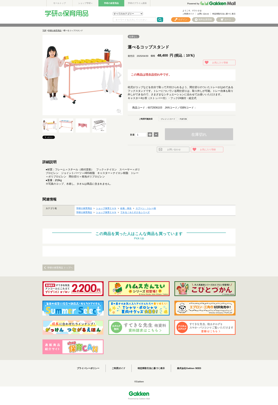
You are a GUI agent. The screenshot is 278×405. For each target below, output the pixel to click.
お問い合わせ (203, 14)
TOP (44, 30)
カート (227, 19)
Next (119, 75)
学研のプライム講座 (137, 3)
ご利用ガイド (188, 14)
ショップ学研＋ (85, 3)
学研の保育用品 (111, 3)
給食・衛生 (126, 208)
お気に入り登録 (220, 62)
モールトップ (59, 3)
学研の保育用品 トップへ (60, 267)
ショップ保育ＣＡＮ (106, 208)
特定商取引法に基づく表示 (224, 14)
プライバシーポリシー (88, 368)
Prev (46, 75)
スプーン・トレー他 (146, 208)
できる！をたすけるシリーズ (135, 212)
